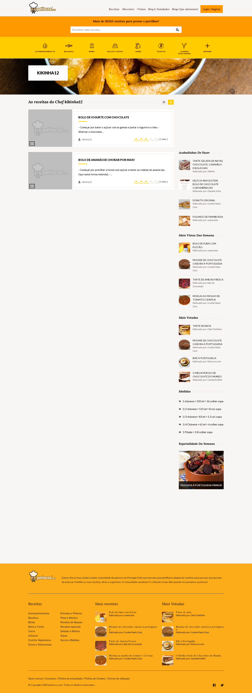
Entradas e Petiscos (71, 613)
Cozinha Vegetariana (39, 640)
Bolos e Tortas (36, 626)
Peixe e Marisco (69, 617)
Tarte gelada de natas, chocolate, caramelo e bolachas (208, 164)
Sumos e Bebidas (69, 640)
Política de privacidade (70, 678)
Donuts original (204, 200)
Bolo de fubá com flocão (204, 245)
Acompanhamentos (38, 613)
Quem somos (35, 678)
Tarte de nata (202, 325)
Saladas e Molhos (70, 631)
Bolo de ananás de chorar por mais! (106, 159)
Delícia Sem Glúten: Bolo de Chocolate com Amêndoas (206, 184)
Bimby (31, 622)
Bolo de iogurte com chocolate (103, 117)
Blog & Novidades (159, 9)
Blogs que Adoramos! (185, 9)
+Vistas (141, 9)
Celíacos (33, 635)
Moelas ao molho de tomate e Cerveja (206, 298)
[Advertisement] (201, 121)
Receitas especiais (70, 626)
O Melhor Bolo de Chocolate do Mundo (207, 374)
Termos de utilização (118, 678)
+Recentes (128, 9)
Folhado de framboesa (208, 216)
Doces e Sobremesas (40, 644)
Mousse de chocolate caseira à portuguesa (207, 262)
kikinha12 (87, 139)
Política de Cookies (95, 678)
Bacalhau (33, 617)
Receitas (114, 9)
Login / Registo (211, 9)
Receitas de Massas (71, 622)
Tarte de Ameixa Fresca (208, 279)
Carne (31, 631)
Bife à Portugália (204, 358)
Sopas (63, 635)
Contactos (50, 678)
